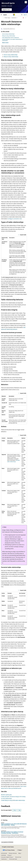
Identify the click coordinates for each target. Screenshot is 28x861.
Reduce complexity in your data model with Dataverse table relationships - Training (14, 824)
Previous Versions (13, 853)
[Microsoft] (14, 15)
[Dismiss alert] (26, 2)
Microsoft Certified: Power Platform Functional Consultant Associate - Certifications (12, 832)
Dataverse (14, 17)
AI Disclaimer (4, 853)
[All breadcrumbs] (2, 18)
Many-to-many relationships (8, 35)
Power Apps (7, 17)
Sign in (25, 14)
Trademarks (3, 859)
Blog (19, 853)
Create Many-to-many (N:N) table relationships (13, 800)
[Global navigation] (1, 14)
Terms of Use (18, 857)
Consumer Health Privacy (7, 857)
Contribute (3, 855)
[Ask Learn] (23, 18)
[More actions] (26, 18)
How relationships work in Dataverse (10, 37)
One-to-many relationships (8, 34)
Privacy (9, 855)
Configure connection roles (15, 218)
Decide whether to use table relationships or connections (12, 40)
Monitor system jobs (6, 794)
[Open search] (21, 14)
